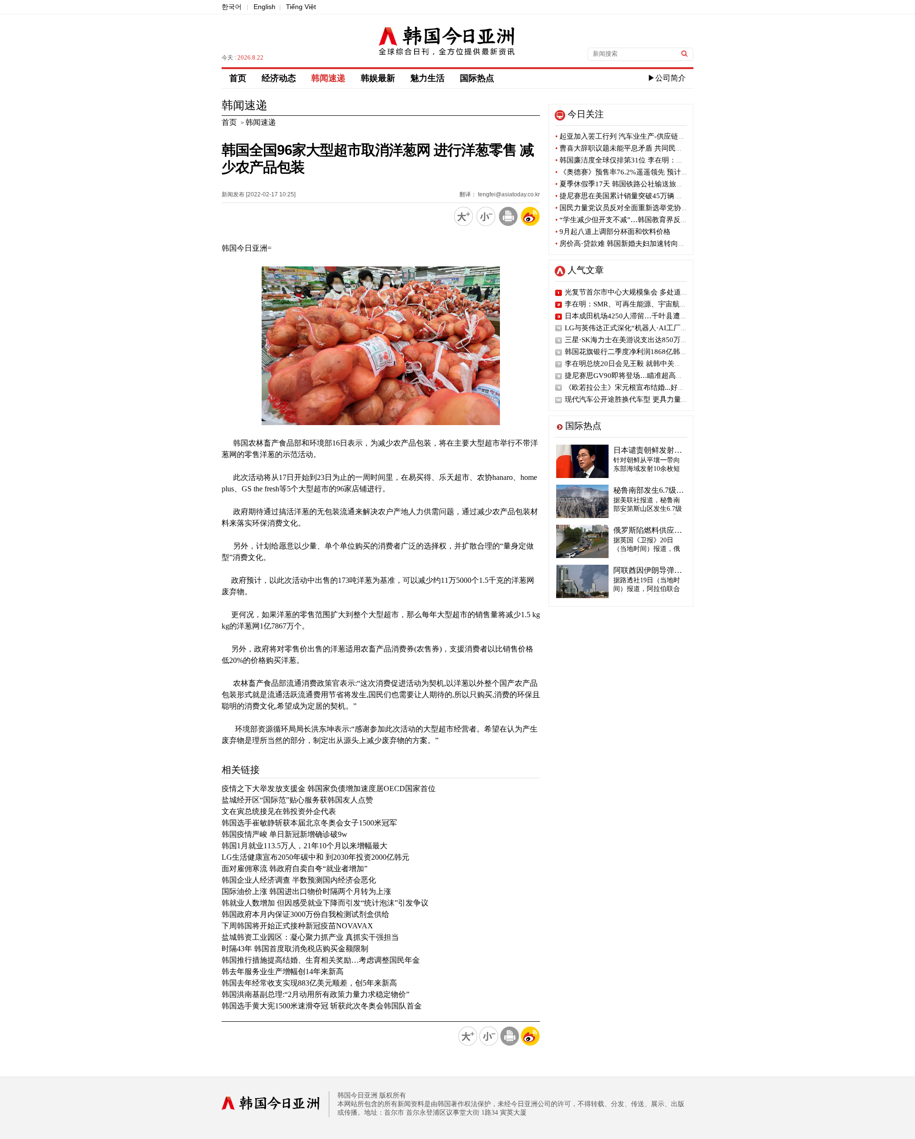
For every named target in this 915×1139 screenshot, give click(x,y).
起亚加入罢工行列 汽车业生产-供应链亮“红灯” (630, 136)
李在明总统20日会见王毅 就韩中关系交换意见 (637, 363)
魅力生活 (427, 78)
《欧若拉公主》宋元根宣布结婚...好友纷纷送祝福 (643, 387)
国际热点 (477, 78)
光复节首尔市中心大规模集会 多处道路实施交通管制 (648, 292)
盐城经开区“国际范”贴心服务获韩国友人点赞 (297, 800)
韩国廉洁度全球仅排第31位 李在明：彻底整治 (630, 160)
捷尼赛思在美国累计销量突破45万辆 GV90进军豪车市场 (646, 196)
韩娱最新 (378, 78)
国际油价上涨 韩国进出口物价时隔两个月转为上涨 (306, 891)
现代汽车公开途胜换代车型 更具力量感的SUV (637, 399)
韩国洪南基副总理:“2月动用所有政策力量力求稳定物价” (315, 994)
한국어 (232, 6)
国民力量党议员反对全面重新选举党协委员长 (628, 208)
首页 (237, 78)
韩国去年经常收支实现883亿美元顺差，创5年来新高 (309, 983)
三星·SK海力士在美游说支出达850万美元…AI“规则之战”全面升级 (669, 340)
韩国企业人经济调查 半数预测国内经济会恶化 (299, 880)
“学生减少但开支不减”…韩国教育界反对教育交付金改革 (646, 220)
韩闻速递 (328, 78)
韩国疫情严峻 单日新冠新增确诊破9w (284, 834)
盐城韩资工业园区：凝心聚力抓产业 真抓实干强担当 (310, 937)
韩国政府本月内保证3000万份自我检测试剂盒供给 (305, 914)
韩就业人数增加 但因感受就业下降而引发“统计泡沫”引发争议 (325, 903)
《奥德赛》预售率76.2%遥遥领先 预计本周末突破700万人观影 (656, 172)
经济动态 (279, 78)
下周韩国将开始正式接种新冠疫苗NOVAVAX (297, 926)
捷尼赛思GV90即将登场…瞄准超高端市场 (631, 375)
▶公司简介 (667, 78)
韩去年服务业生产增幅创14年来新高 (283, 971)
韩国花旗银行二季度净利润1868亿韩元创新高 (637, 352)
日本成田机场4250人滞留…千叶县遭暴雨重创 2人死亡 (650, 316)
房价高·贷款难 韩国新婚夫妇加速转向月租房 (627, 243)
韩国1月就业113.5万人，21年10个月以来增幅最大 (304, 846)
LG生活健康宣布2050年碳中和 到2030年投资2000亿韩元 (315, 857)
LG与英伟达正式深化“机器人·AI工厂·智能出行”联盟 (647, 328)
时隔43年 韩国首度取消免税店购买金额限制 (295, 949)
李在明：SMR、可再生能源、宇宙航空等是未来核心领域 (654, 304)
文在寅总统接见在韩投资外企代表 (279, 811)
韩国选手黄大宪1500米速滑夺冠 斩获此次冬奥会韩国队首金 (322, 1006)
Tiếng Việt (301, 6)
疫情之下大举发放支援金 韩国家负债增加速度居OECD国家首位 (329, 788)
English (264, 6)
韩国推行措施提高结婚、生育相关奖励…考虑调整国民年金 (321, 960)
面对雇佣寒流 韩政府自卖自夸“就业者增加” (294, 868)
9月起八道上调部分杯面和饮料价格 (613, 231)
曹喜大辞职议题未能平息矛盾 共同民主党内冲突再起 (640, 148)
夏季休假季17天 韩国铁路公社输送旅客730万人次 (635, 184)
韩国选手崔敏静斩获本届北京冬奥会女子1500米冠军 (309, 823)
